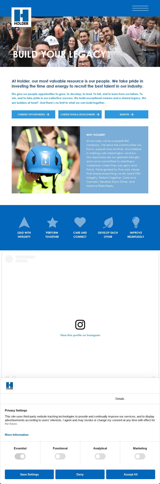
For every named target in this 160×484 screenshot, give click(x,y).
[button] (140, 8)
